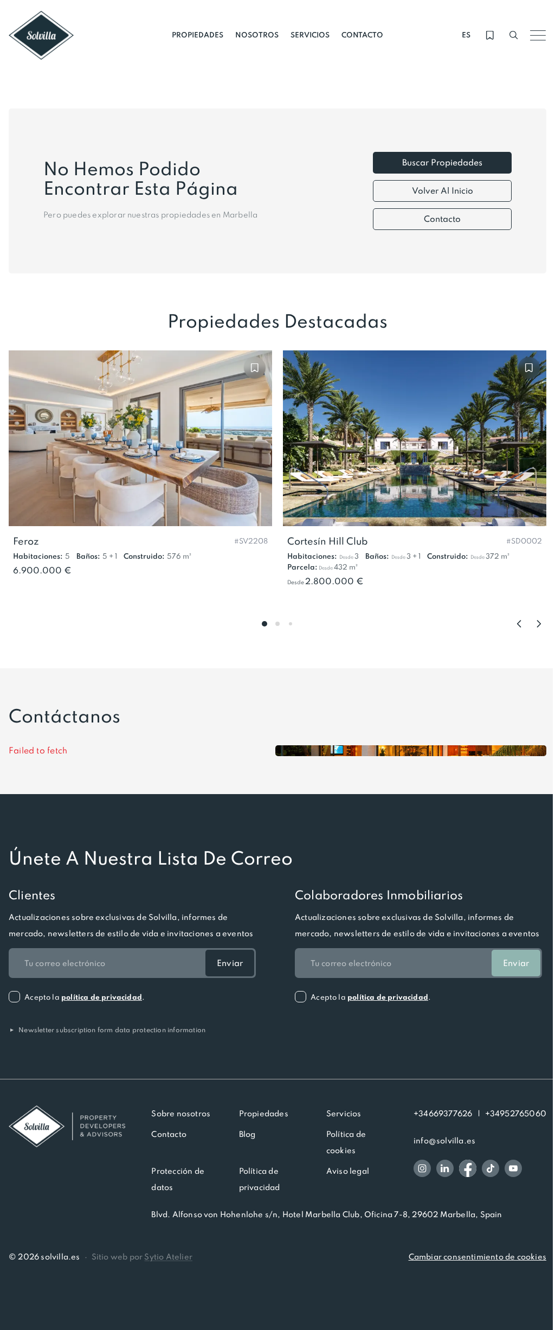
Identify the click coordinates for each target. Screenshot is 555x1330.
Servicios (344, 1113)
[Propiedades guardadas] (490, 35)
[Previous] (519, 623)
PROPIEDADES (197, 35)
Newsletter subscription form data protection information (107, 1030)
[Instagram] (422, 1168)
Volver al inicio (442, 190)
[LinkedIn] (445, 1168)
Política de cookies (346, 1142)
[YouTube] (513, 1168)
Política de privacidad (259, 1179)
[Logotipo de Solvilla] (67, 1126)
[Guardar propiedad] (255, 368)
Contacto (442, 218)
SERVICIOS (310, 35)
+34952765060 (515, 1113)
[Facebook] (467, 1168)
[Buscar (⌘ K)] (513, 35)
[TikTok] (490, 1168)
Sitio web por (142, 1257)
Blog (247, 1134)
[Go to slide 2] (277, 623)
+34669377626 (443, 1113)
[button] (251, 540)
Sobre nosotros (180, 1113)
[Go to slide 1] (264, 623)
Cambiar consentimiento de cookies (477, 1257)
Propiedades (263, 1113)
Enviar (230, 963)
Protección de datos (177, 1179)
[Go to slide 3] (290, 623)
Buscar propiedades (442, 162)
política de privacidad (101, 997)
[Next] (538, 623)
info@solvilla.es (444, 1140)
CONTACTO (362, 35)
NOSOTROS (257, 35)
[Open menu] (537, 35)
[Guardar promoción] (529, 368)
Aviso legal (347, 1171)
